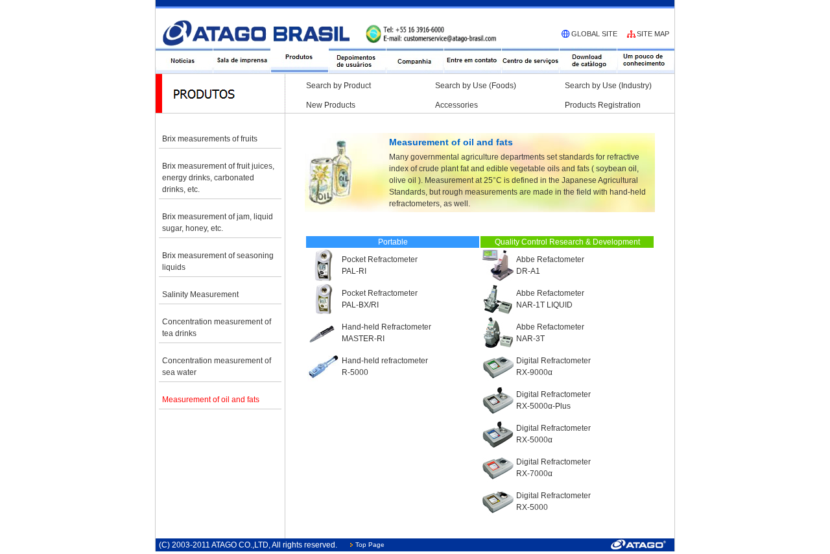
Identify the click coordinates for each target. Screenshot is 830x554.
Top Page (370, 544)
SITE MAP (653, 34)
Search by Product (338, 85)
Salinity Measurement (200, 294)
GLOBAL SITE (594, 34)
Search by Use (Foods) (475, 85)
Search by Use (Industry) (608, 85)
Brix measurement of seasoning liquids (218, 261)
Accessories (456, 105)
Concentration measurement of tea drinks (216, 327)
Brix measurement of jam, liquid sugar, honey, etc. (217, 222)
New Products (330, 105)
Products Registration (603, 105)
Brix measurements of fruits (209, 138)
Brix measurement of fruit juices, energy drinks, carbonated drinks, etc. (218, 178)
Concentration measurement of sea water (216, 366)
